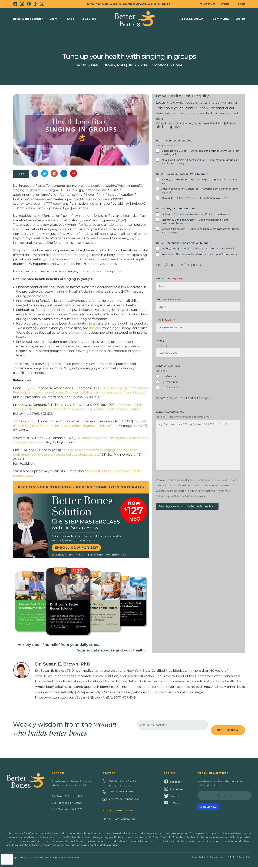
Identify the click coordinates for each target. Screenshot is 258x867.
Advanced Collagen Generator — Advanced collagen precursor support (199, 190)
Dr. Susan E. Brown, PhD (103, 65)
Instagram (176, 789)
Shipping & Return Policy (240, 857)
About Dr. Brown (191, 19)
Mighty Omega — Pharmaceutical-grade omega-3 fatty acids (199, 248)
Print (20, 173)
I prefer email (169, 387)
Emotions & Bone (167, 65)
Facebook (176, 781)
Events (225, 3)
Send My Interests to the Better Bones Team (187, 506)
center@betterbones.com (125, 798)
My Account (207, 3)
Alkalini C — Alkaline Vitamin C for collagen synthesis (194, 198)
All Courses (88, 19)
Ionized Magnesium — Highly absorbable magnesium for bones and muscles (200, 230)
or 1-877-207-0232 (119, 785)
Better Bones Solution (28, 19)
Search (240, 19)
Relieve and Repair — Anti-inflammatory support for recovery (199, 254)
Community (221, 19)
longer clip (79, 333)
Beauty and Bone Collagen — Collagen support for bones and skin (199, 181)
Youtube (175, 802)
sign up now (208, 806)
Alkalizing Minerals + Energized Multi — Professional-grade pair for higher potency (200, 161)
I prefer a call (169, 376)
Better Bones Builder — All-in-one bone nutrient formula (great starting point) (200, 152)
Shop (241, 3)
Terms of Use (216, 857)
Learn (54, 19)
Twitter (175, 796)
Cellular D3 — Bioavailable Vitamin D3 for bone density (195, 214)
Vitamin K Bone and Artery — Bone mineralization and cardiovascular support (195, 221)
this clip (94, 328)
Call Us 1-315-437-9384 (122, 780)
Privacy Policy (198, 857)
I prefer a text (169, 381)
